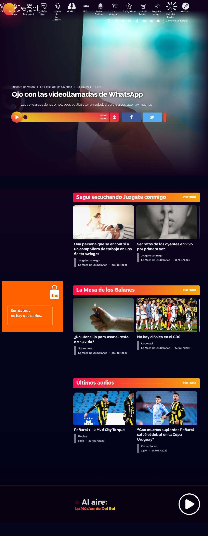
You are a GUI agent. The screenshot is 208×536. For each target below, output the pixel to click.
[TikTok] (137, 21)
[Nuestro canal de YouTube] (144, 21)
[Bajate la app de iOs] (158, 21)
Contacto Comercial (176, 20)
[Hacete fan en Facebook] (116, 21)
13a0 (85, 11)
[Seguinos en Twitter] (123, 21)
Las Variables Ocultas (170, 13)
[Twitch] (130, 21)
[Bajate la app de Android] (151, 21)
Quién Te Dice (42, 12)
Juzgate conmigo (23, 86)
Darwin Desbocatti (28, 12)
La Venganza (113, 12)
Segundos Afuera (156, 12)
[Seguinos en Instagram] (108, 21)
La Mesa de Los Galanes (57, 13)
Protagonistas (128, 11)
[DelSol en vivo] (104, 504)
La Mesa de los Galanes (56, 86)
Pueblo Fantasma (99, 12)
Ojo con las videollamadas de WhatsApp (77, 94)
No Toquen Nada (14, 12)
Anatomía (184, 11)
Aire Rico (71, 11)
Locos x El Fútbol (142, 12)
